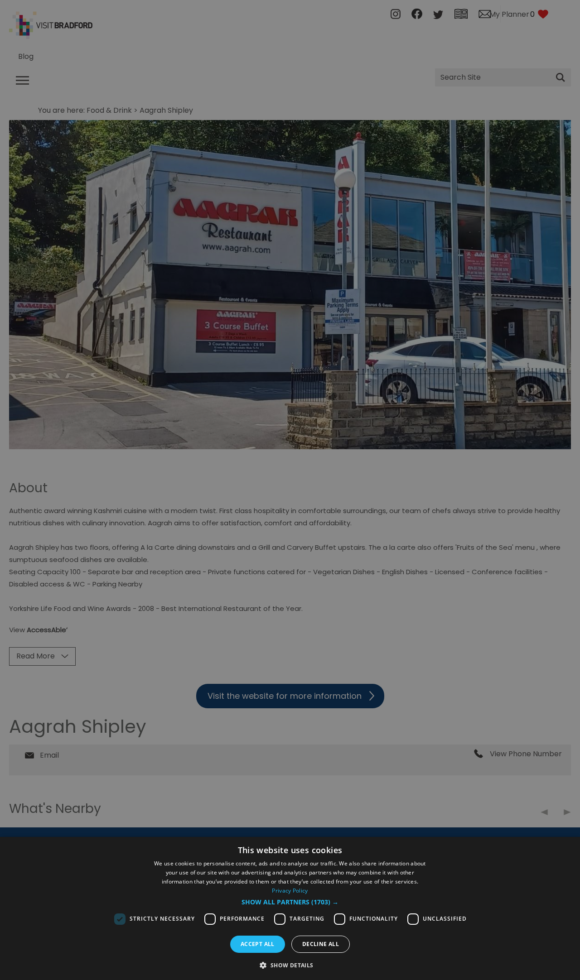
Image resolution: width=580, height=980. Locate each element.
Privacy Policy (290, 890)
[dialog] (290, 908)
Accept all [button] (258, 944)
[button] (290, 902)
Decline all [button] (320, 944)
